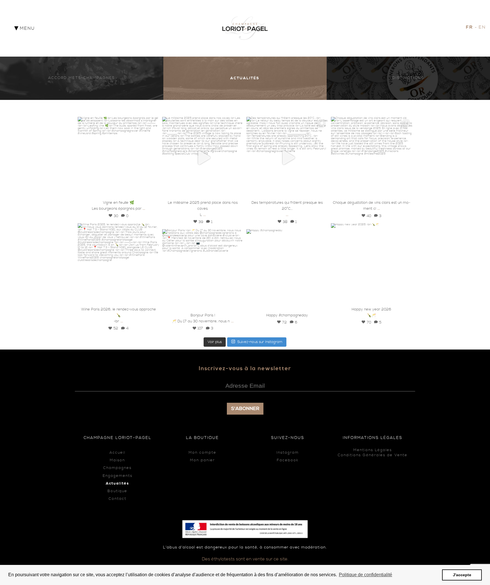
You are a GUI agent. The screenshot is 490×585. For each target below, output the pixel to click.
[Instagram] (152, 191)
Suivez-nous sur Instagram (259, 342)
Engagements (117, 476)
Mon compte (202, 453)
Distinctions (408, 78)
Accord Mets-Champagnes (81, 78)
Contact (117, 499)
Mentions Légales (372, 450)
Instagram (287, 453)
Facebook (288, 460)
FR (469, 27)
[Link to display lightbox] (118, 157)
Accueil (117, 453)
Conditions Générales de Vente (372, 455)
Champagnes (117, 468)
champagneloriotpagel (117, 122)
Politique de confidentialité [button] (365, 574)
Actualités (244, 78)
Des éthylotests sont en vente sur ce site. (245, 559)
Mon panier (202, 460)
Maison (117, 460)
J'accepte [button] (462, 575)
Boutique (117, 491)
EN (482, 27)
